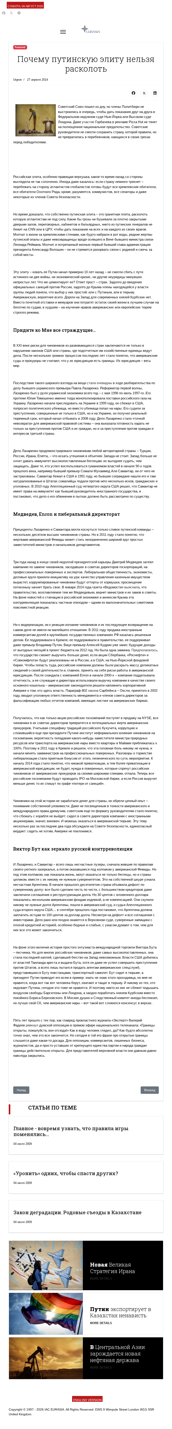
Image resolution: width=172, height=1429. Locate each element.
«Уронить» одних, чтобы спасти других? (65, 1173)
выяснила (132, 587)
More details (101, 1278)
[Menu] (63, 32)
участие (88, 122)
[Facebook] (3, 13)
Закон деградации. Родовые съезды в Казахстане (77, 1212)
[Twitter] (11, 13)
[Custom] (19, 13)
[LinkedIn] (155, 93)
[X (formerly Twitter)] (144, 93)
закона (93, 690)
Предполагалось (144, 650)
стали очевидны (99, 383)
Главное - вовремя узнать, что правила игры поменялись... (71, 1131)
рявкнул (32, 1025)
